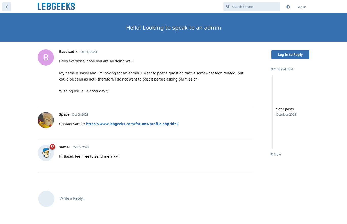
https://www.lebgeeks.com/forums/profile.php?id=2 (132, 123)
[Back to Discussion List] (6, 6)
